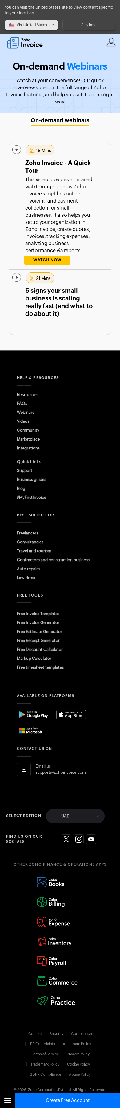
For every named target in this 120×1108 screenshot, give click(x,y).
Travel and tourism (34, 551)
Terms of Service (45, 1054)
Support (24, 470)
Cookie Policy (78, 1064)
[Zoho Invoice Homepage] (28, 43)
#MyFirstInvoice (31, 497)
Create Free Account (68, 1100)
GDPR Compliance (45, 1074)
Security (56, 1034)
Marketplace (28, 439)
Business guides (31, 479)
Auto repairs (28, 568)
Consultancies (30, 542)
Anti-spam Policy (77, 1044)
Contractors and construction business (53, 560)
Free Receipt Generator (38, 640)
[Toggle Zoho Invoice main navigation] (7, 1100)
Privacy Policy (78, 1054)
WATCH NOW (47, 260)
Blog (21, 488)
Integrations (28, 448)
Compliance (81, 1034)
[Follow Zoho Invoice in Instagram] (79, 839)
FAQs (22, 403)
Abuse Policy (80, 1074)
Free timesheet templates (40, 667)
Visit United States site (35, 25)
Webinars (25, 412)
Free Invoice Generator (38, 622)
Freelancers (27, 533)
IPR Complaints (42, 1044)
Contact (35, 1034)
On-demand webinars (60, 120)
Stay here (89, 25)
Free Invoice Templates (38, 613)
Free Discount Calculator (40, 649)
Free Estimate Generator (39, 631)
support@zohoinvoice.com (60, 772)
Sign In (111, 42)
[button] (60, 205)
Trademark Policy (44, 1064)
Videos (23, 421)
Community (28, 430)
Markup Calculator (34, 658)
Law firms (26, 577)
